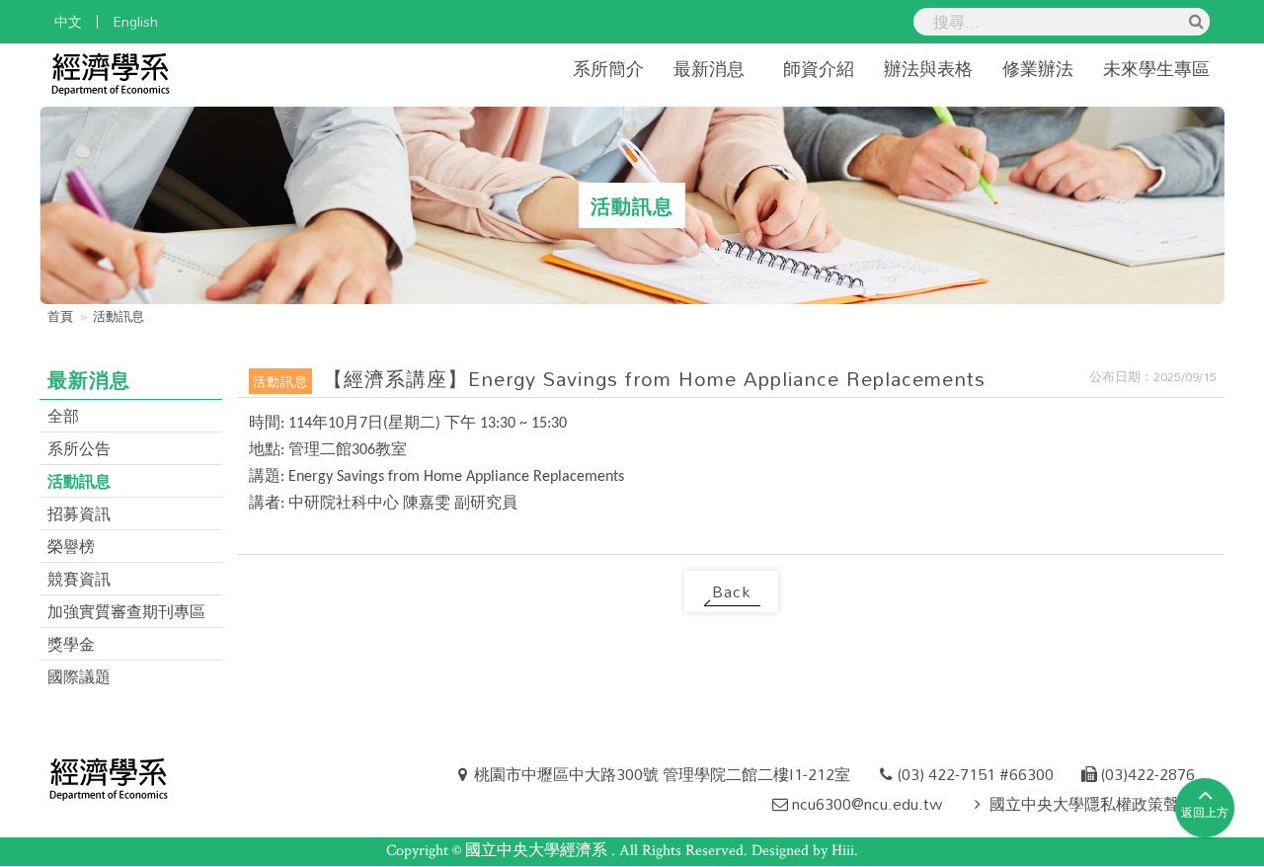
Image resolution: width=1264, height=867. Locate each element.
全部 (63, 416)
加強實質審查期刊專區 (126, 611)
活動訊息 (79, 481)
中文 (68, 22)
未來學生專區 (1156, 68)
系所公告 (79, 448)
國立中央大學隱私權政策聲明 (1092, 804)
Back (731, 591)
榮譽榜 (71, 546)
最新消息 (709, 68)
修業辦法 (1037, 68)
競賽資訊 (79, 578)
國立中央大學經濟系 (538, 850)
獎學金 (71, 644)
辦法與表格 (928, 68)
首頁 (60, 316)
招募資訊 (79, 513)
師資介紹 (818, 68)
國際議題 (79, 676)
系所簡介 (608, 68)
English (135, 22)
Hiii (842, 850)
